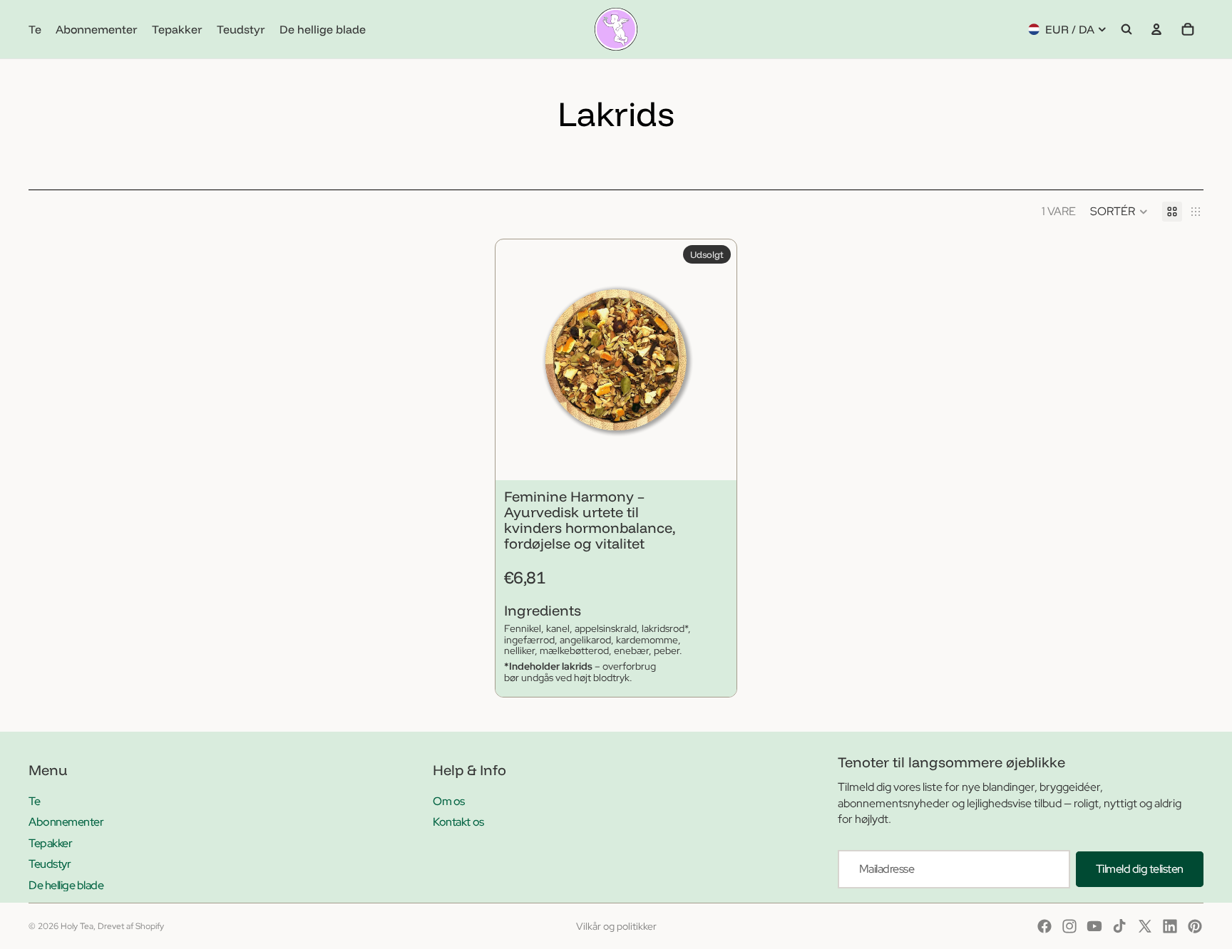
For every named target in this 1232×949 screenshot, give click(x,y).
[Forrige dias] (517, 359)
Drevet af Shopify (131, 926)
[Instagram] (1069, 926)
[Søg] (1126, 29)
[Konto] (1156, 29)
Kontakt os (458, 821)
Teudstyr (50, 863)
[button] (1119, 211)
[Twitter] (1145, 926)
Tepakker (50, 843)
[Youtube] (1094, 926)
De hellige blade (66, 885)
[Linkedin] (1170, 926)
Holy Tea (77, 926)
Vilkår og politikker (616, 926)
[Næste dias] (715, 359)
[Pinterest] (1194, 926)
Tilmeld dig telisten (1140, 868)
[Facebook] (1044, 926)
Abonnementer (66, 821)
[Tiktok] (1119, 926)
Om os (449, 801)
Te (34, 801)
